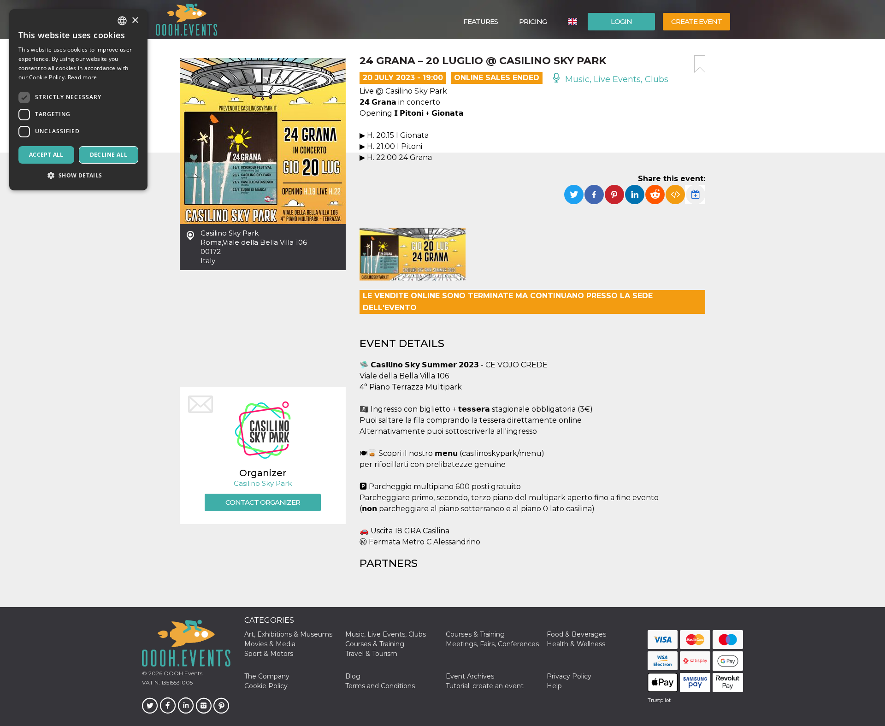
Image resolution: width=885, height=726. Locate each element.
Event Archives (470, 676)
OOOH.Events (182, 673)
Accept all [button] (46, 155)
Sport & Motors (268, 653)
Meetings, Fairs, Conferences (492, 644)
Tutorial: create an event (485, 686)
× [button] (134, 20)
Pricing (533, 21)
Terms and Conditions (380, 686)
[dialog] (78, 99)
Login (621, 21)
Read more (82, 77)
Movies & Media (269, 644)
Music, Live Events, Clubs (615, 79)
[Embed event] (675, 194)
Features (480, 21)
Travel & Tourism (371, 653)
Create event (696, 21)
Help (554, 686)
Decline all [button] (108, 155)
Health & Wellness (576, 644)
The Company (266, 676)
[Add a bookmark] (699, 64)
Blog (352, 676)
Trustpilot (659, 700)
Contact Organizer (262, 502)
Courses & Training (475, 634)
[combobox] (122, 20)
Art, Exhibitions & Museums (288, 634)
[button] (78, 175)
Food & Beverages (576, 634)
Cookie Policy (266, 686)
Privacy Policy (569, 676)
